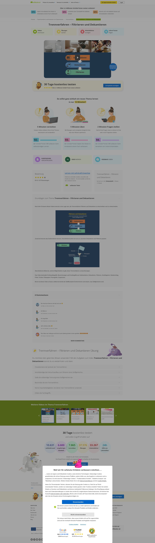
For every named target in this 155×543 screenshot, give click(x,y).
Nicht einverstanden (78, 515)
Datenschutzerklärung (86, 481)
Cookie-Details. (102, 481)
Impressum (83, 524)
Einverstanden (78, 502)
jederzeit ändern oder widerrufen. (60, 493)
